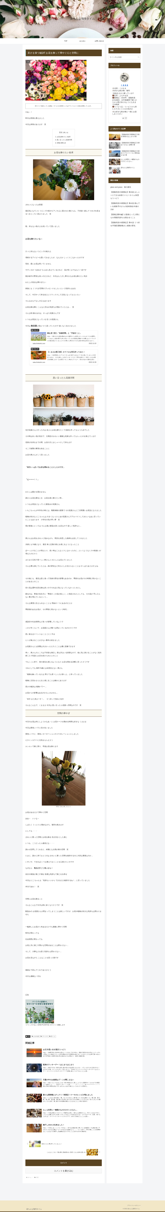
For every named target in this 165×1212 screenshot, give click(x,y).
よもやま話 (36, 1036)
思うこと (53, 1036)
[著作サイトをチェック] (123, 118)
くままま (124, 85)
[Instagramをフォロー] (126, 118)
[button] (138, 57)
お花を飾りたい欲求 (63, 137)
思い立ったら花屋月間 (64, 140)
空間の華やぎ (61, 143)
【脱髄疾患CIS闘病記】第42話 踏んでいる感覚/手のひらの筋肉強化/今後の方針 (125, 206)
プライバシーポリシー (134, 1205)
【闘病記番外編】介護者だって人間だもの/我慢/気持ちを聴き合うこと (125, 215)
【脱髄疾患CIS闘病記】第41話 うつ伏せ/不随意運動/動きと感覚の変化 (125, 224)
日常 (29, 1036)
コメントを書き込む (63, 1171)
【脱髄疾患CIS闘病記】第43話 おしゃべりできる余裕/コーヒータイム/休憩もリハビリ (125, 195)
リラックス (45, 1036)
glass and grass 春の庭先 (120, 187)
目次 (61, 132)
